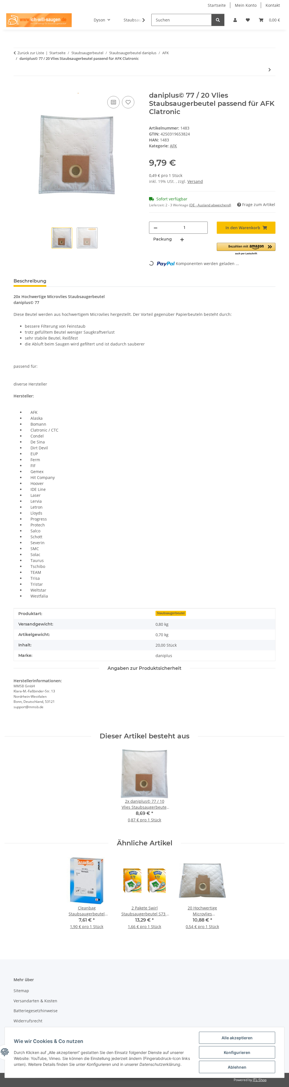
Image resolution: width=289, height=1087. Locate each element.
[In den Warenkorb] (18, 88)
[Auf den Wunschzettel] (128, 102)
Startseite (217, 5)
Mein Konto (246, 5)
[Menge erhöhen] (182, 239)
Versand (195, 181)
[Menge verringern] (155, 227)
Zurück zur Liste (30, 52)
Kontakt (273, 5)
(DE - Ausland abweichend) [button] (210, 205)
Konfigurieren (237, 1052)
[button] (235, 20)
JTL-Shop (259, 1079)
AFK (173, 145)
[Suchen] (217, 20)
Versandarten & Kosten (35, 1000)
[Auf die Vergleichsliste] (113, 102)
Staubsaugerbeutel (171, 613)
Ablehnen (237, 1067)
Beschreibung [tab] (30, 281)
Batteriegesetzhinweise (36, 1010)
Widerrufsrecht (28, 1020)
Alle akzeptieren (237, 1037)
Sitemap (21, 990)
